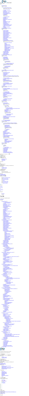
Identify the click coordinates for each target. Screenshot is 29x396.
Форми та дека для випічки (6, 330)
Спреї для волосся (5, 53)
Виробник (3, 193)
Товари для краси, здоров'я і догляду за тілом (7, 70)
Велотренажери (5, 244)
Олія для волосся (5, 229)
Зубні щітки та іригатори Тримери (7, 78)
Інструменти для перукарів (8, 42)
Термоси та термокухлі (6, 329)
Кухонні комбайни (5, 209)
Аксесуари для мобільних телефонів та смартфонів (9, 288)
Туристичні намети (7, 66)
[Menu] (1, 2)
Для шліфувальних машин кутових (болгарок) (9, 116)
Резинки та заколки (7, 47)
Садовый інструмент (7, 111)
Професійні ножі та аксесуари (9, 318)
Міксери (4, 211)
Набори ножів (8, 320)
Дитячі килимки (5, 149)
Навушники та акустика (8, 291)
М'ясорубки (4, 18)
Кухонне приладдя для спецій (7, 314)
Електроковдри (7, 82)
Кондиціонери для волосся (6, 225)
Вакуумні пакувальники (6, 12)
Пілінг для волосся (5, 39)
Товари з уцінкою (4, 346)
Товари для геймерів (6, 136)
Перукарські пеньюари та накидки (9, 46)
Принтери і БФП (5, 296)
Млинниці (4, 20)
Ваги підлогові (5, 253)
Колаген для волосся (6, 34)
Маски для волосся (5, 227)
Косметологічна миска (8, 45)
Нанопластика (5, 38)
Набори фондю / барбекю (6, 315)
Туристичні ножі (5, 67)
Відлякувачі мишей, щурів (6, 332)
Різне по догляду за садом (9, 282)
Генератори (4, 284)
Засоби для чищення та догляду (7, 268)
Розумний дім (5, 96)
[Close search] (0, 154)
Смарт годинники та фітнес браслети (8, 135)
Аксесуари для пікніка (8, 249)
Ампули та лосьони (5, 30)
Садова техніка (5, 337)
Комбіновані (6, 309)
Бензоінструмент (5, 102)
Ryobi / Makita (6, 105)
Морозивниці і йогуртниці (6, 21)
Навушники (7, 129)
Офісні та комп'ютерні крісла (8, 140)
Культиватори (6, 109)
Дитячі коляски (5, 150)
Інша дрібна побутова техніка (7, 7)
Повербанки (6, 292)
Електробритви (5, 74)
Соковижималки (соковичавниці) (7, 24)
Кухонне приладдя (5, 313)
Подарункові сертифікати (5, 375)
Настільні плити (5, 23)
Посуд (2, 312)
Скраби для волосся (5, 52)
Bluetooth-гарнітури (7, 289)
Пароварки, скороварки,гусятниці (9, 324)
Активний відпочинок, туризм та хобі (7, 54)
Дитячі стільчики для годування (7, 345)
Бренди (4, 180)
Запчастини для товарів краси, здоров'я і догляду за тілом (10, 75)
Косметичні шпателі (7, 44)
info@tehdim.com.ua (2, 174)
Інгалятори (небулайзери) (6, 72)
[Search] (9, 154)
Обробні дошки (7, 317)
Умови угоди (3, 160)
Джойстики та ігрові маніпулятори (9, 138)
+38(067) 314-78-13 (4, 168)
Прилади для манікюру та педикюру (8, 83)
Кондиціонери (5, 306)
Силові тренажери (7, 247)
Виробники (3, 374)
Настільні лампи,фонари (6, 132)
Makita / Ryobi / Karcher (9, 107)
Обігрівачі (4, 311)
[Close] (0, 4)
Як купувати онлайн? (5, 178)
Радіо (4, 134)
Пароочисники (5, 94)
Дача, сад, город (4, 331)
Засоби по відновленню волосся (7, 223)
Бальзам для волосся (6, 221)
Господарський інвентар (6, 92)
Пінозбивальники (7, 16)
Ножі (5, 69)
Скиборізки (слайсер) (6, 215)
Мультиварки (5, 213)
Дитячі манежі (5, 344)
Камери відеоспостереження (8, 98)
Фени (4, 85)
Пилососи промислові (6, 117)
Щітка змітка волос (7, 50)
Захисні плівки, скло (7, 126)
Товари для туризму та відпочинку (7, 248)
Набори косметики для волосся (7, 37)
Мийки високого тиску (8, 110)
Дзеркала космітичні (6, 73)
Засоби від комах (7, 91)
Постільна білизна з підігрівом (7, 80)
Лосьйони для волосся (6, 36)
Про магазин (3, 159)
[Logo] (4, 2)
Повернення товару (4, 373)
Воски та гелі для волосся (6, 32)
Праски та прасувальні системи (7, 95)
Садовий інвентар (8, 114)
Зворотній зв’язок (4, 372)
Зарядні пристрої (7, 125)
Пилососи (4, 270)
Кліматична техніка (4, 304)
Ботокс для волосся (5, 31)
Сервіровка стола (5, 327)
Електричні (6, 308)
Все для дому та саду (6, 103)
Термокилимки (7, 48)
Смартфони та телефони (6, 298)
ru (5, 157)
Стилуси (6, 130)
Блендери (4, 10)
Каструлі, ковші (7, 323)
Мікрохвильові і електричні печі (7, 19)
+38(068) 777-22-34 (4, 167)
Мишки (6, 301)
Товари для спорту (5, 246)
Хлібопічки (4, 27)
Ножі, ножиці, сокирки (6, 316)
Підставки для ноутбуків (8, 141)
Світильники (5, 99)
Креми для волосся (5, 35)
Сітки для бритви (7, 257)
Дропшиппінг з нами (5, 181)
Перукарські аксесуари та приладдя (7, 40)
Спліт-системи (7, 307)
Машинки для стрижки (6, 259)
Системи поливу (8, 115)
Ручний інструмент (5, 286)
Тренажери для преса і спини (10, 63)
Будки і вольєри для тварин (8, 333)
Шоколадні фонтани (7, 9)
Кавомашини (5, 14)
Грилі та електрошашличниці (7, 13)
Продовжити (2, 199)
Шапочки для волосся (7, 49)
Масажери (4, 79)
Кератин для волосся (6, 33)
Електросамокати (5, 57)
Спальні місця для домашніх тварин (9, 335)
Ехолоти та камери (5, 58)
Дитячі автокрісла (5, 148)
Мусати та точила (8, 319)
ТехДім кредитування (5, 179)
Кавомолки (4, 17)
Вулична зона (5, 89)
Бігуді (5, 43)
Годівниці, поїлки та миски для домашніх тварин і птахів (12, 334)
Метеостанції (5, 310)
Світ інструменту (4, 100)
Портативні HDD (7, 303)
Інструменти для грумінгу (6, 88)
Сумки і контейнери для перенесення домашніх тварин (12, 336)
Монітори (4, 294)
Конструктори (6, 340)
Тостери (4, 217)
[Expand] (6, 201)
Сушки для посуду (5, 328)
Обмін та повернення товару (6, 177)
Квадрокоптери (5, 131)
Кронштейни (6, 139)
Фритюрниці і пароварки (6, 218)
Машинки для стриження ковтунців (8, 93)
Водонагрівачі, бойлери (6, 305)
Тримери (4, 84)
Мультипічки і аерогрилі (6, 22)
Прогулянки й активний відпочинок (8, 152)
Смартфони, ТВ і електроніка (5, 120)
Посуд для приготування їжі (7, 322)
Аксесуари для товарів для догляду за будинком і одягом (10, 265)
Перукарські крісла (5, 51)
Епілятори (4, 255)
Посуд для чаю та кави (6, 326)
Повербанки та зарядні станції (7, 133)
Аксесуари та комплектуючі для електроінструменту (13, 108)
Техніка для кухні (4, 5)
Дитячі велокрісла (5, 342)
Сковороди (6, 325)
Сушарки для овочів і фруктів (7, 25)
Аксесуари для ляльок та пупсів (7, 147)
